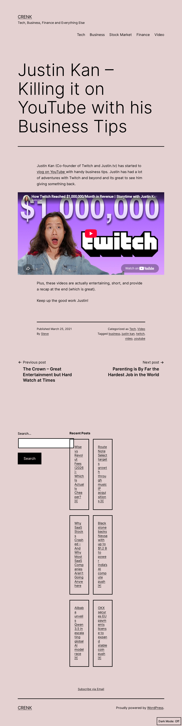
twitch (140, 333)
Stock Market (120, 35)
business (114, 333)
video (129, 338)
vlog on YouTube (51, 172)
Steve (45, 333)
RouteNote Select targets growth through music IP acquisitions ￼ (102, 474)
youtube (139, 338)
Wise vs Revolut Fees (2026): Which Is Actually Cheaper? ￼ (79, 474)
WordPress (155, 708)
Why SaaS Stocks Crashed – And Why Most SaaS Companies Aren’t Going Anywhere (79, 554)
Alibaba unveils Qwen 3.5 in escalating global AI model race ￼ (79, 633)
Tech (81, 35)
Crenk (25, 16)
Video (159, 35)
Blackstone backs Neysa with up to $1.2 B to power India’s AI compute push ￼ (102, 554)
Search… (24, 433)
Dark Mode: (166, 721)
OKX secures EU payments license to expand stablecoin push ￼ (102, 633)
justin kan (128, 333)
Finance (143, 35)
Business (97, 35)
